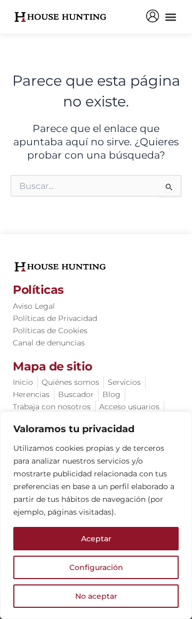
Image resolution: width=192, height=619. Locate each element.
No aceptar (96, 596)
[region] (96, 515)
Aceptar (96, 538)
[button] (170, 17)
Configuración (96, 567)
